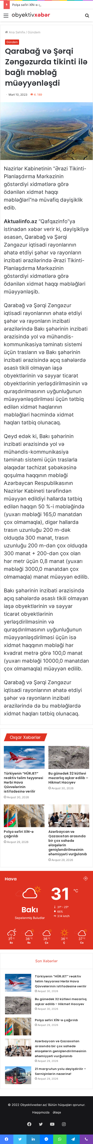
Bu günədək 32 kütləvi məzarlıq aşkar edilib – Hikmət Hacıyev (68, 778)
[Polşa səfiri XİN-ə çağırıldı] (24, 815)
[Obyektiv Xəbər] (31, 15)
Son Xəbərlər (46, 961)
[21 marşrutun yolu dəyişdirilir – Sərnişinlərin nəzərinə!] (18, 1075)
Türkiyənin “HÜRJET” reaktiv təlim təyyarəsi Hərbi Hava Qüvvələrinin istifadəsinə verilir (61, 981)
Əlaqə (57, 1112)
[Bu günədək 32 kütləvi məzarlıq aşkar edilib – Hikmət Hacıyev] (68, 757)
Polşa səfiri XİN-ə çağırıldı (31, 5)
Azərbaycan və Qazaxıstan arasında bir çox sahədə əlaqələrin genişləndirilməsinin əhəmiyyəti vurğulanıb (67, 842)
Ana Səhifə (16, 32)
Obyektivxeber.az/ (33, 1105)
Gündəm (34, 32)
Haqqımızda (40, 1112)
